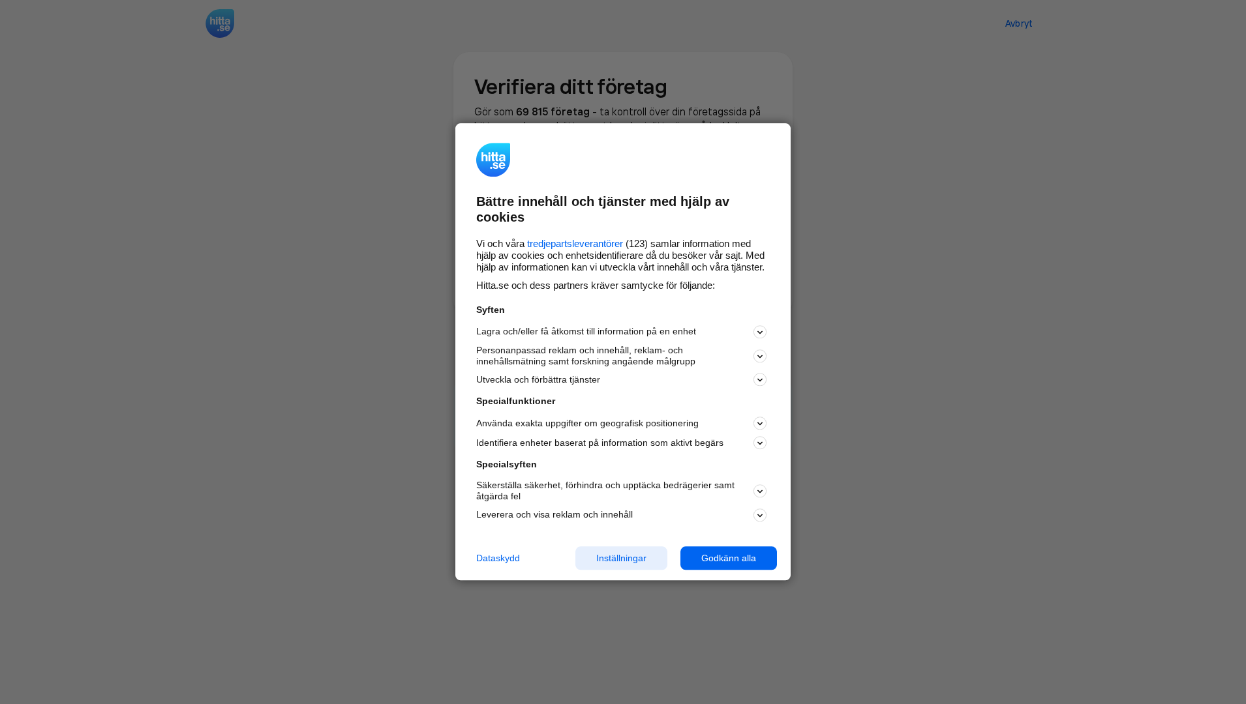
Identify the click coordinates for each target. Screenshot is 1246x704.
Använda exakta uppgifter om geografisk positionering (587, 423)
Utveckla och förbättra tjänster (538, 379)
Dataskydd (498, 558)
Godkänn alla (728, 558)
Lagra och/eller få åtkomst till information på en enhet (586, 332)
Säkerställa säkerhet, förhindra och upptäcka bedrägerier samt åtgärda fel (605, 490)
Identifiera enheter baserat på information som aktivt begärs (599, 442)
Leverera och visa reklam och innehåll (554, 514)
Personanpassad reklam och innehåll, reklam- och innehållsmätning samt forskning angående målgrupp (585, 355)
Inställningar (621, 558)
